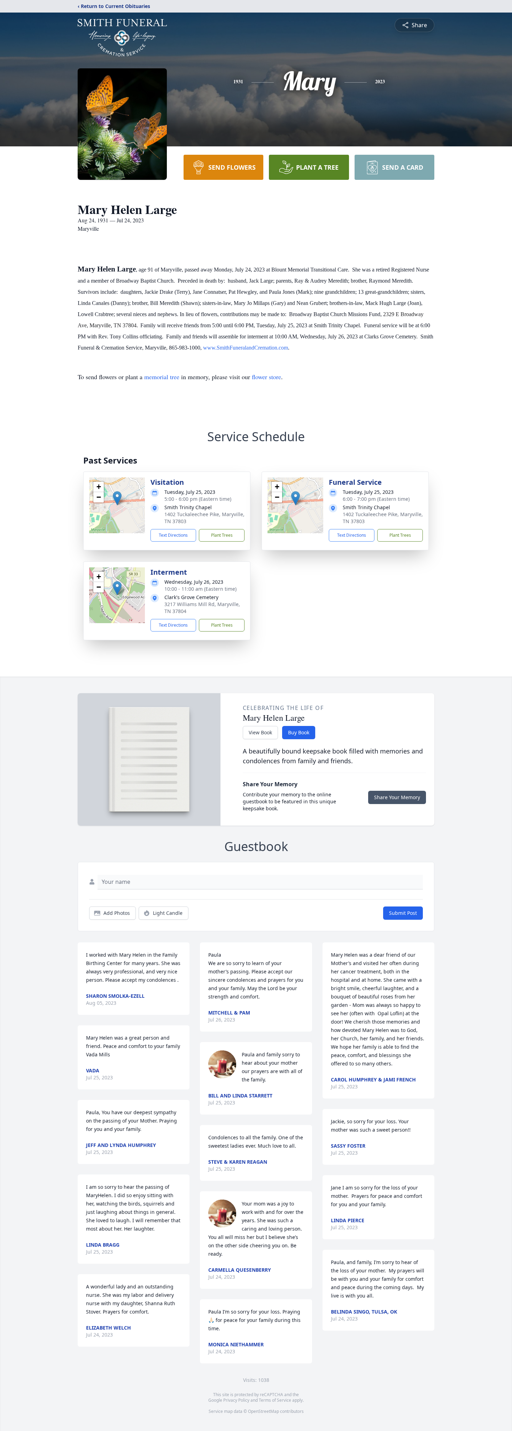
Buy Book (298, 732)
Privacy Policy (236, 1400)
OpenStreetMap (263, 1411)
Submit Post (403, 913)
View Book (260, 732)
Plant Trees (222, 535)
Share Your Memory (397, 797)
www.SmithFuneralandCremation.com (245, 348)
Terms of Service (275, 1400)
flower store (266, 377)
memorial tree (161, 377)
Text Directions (173, 535)
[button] (117, 498)
